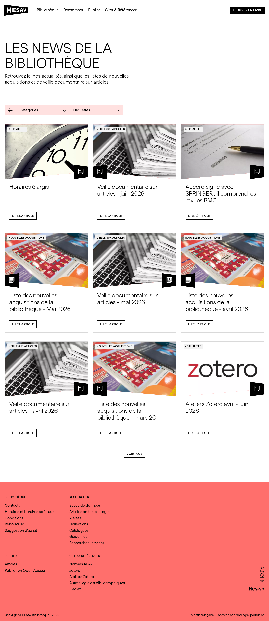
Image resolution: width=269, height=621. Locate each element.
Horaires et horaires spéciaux (29, 511)
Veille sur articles (111, 129)
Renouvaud (14, 524)
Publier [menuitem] (94, 10)
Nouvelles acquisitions (26, 237)
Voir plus (134, 454)
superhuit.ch (255, 615)
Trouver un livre (247, 10)
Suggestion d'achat (21, 530)
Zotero (74, 570)
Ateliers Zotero (81, 576)
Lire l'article (23, 216)
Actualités (17, 129)
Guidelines (78, 536)
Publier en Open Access (25, 570)
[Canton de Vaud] (261, 575)
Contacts (12, 505)
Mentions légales (202, 615)
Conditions (14, 518)
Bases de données (85, 505)
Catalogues (79, 530)
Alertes (75, 518)
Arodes (11, 564)
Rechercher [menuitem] (73, 10)
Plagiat (75, 589)
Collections (78, 524)
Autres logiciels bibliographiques (97, 583)
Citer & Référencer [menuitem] (121, 10)
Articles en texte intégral (90, 511)
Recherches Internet (86, 543)
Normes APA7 (81, 564)
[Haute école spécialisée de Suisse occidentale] (256, 588)
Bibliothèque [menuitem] (48, 10)
